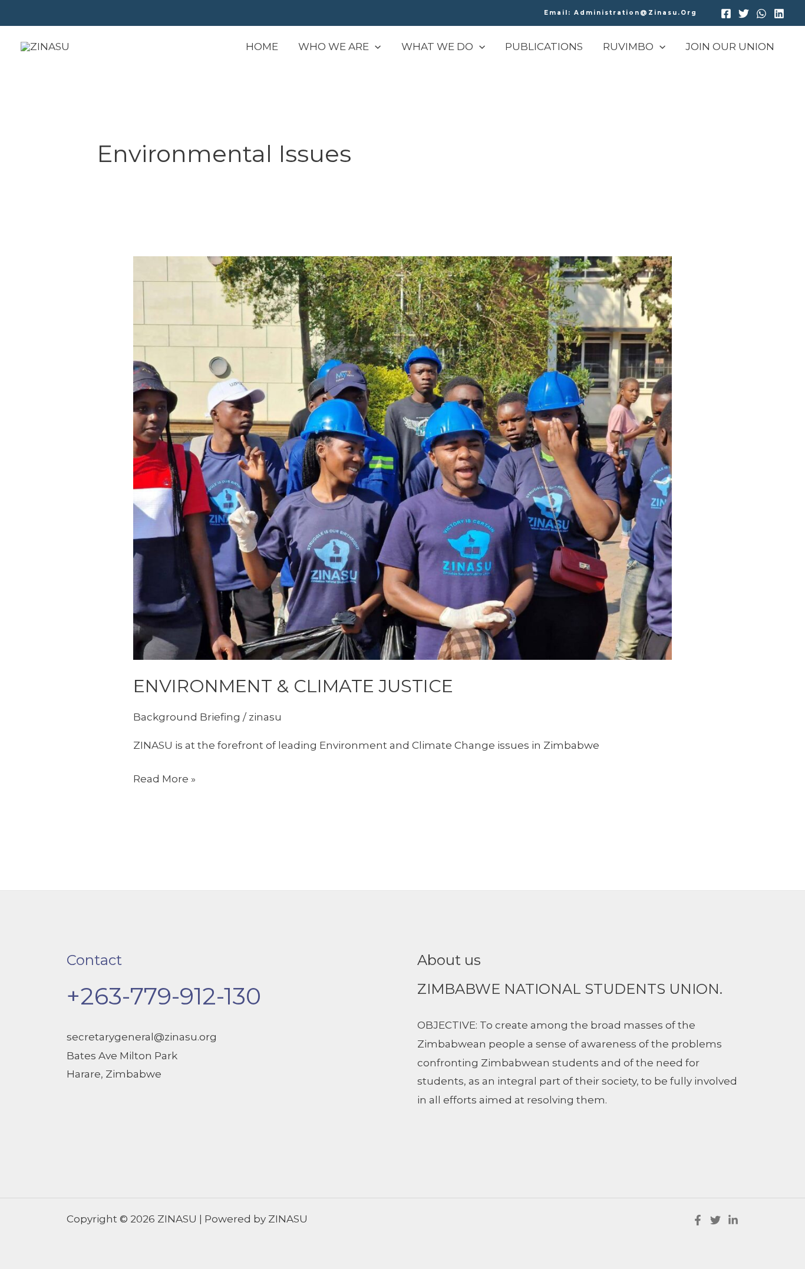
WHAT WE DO (437, 46)
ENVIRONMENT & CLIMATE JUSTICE (293, 686)
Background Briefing (186, 717)
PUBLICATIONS (544, 46)
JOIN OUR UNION (729, 46)
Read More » (164, 777)
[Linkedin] (779, 13)
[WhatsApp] (761, 13)
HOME (262, 46)
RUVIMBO (628, 46)
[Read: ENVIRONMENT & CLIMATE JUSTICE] (402, 457)
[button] (620, 13)
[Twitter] (743, 13)
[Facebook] (726, 13)
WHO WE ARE (333, 46)
